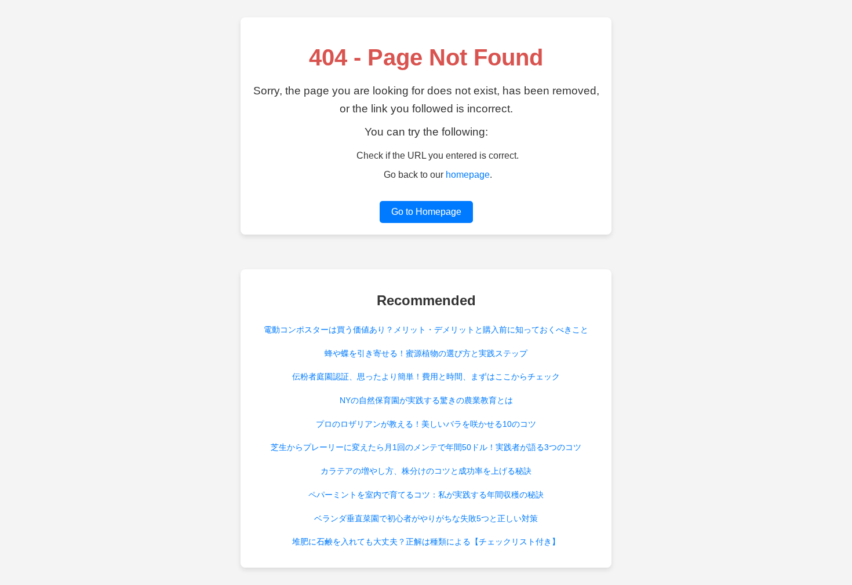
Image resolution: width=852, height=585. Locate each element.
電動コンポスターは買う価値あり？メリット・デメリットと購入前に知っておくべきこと (426, 329)
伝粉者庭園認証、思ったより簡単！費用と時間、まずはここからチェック (426, 376)
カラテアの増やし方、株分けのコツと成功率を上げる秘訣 (426, 471)
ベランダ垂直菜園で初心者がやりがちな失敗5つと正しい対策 (426, 518)
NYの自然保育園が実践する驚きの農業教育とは (426, 400)
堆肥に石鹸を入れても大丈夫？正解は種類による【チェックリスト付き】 (426, 541)
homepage (468, 175)
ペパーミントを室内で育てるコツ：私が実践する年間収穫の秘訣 (426, 494)
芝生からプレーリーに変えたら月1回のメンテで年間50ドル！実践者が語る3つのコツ (426, 447)
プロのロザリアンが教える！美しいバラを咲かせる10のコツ (426, 424)
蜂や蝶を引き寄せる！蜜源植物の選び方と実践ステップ (426, 353)
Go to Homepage (426, 212)
